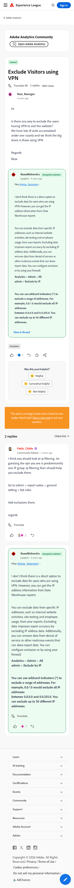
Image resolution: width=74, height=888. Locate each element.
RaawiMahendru (30, 174)
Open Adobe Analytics (31, 44)
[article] (37, 492)
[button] (21, 86)
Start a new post (41, 418)
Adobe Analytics (14, 17)
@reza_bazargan (29, 184)
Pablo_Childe (25, 448)
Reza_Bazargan (26, 94)
